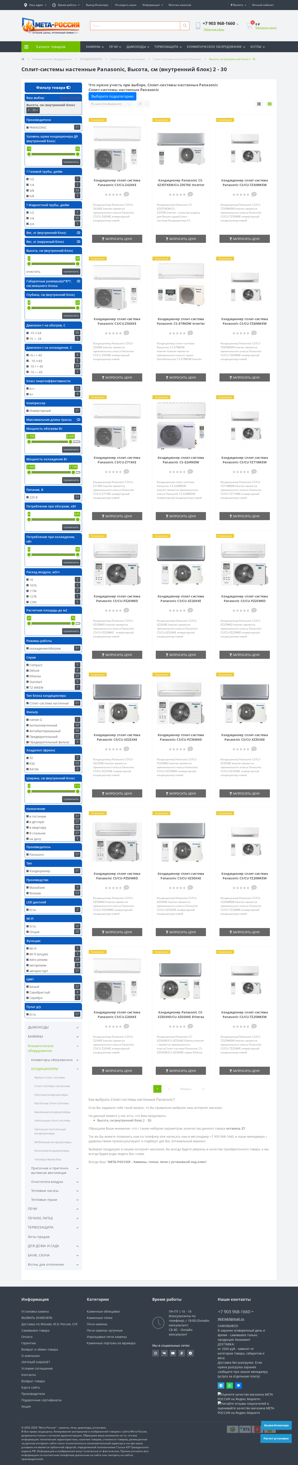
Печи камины (97, 1324)
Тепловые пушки (44, 1200)
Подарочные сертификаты (41, 1400)
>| (203, 1089)
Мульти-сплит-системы (49, 1077)
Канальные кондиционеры (52, 1112)
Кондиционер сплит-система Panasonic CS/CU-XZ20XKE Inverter (181, 600)
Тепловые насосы (45, 1191)
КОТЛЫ (256, 47)
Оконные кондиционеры (51, 1095)
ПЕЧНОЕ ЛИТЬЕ (40, 1218)
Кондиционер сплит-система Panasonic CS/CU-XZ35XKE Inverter (244, 739)
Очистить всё (69, 98)
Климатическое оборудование (52, 59)
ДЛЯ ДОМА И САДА (43, 1246)
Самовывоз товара (35, 1330)
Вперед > (186, 1089)
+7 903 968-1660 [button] (234, 1311)
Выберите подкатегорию (112, 96)
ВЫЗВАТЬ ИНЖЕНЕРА (36, 1318)
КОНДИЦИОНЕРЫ (91, 59)
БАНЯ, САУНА (39, 1255)
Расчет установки (276, 1438)
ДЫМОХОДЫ (136, 47)
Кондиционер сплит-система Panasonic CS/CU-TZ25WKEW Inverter (244, 1016)
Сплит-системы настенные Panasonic (177, 59)
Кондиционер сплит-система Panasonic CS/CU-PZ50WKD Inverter (117, 878)
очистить (33, 271)
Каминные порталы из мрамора (111, 1343)
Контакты (28, 1375)
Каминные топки (99, 1318)
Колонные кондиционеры (51, 1151)
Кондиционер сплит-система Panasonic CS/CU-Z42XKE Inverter (117, 185)
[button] (35, 5)
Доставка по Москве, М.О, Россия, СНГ (49, 1324)
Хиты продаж (39, 1236)
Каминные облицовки (103, 1311)
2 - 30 (33, 110)
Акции (26, 1406)
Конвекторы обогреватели (52, 1060)
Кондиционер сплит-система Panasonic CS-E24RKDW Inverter (181, 462)
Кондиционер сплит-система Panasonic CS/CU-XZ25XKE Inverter (117, 739)
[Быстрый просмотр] (140, 133)
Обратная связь (214, 29)
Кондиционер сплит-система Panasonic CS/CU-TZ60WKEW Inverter (244, 323)
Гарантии (28, 1343)
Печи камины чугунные (105, 1330)
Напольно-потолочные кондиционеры (50, 1131)
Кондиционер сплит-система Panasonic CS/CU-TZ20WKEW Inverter (244, 878)
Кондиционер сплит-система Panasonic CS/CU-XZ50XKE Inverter (181, 878)
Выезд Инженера (97, 5)
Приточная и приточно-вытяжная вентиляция (50, 1170)
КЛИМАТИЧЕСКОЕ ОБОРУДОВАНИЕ (214, 47)
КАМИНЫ (93, 47)
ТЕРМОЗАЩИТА (166, 47)
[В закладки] (140, 120)
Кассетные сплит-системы (51, 1103)
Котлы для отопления (46, 1264)
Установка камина (35, 1311)
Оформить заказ (266, 27)
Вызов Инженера (276, 1425)
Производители (33, 1394)
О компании (30, 1356)
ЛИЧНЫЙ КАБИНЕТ (35, 1362)
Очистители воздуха (47, 1182)
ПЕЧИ (113, 47)
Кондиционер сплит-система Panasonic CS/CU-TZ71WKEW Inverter (244, 462)
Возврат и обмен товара (39, 1349)
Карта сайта (30, 1387)
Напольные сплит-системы (52, 1120)
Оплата (27, 1337)
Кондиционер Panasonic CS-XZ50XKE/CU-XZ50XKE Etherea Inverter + (181, 1016)
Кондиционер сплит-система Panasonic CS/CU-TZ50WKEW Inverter (244, 185)
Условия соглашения (37, 1368)
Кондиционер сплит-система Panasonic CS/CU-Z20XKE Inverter (117, 1016)
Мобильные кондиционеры (52, 1142)
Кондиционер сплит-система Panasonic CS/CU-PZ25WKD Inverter (244, 600)
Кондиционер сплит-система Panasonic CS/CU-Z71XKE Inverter (117, 462)
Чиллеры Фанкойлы (47, 1159)
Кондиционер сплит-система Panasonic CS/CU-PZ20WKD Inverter (117, 600)
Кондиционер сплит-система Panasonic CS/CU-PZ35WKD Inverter (181, 739)
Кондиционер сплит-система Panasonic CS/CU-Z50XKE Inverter (117, 323)
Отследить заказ (125, 5)
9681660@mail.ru (231, 1319)
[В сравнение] (140, 127)
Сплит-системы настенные (127, 59)
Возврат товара (33, 1381)
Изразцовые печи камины (107, 1337)
